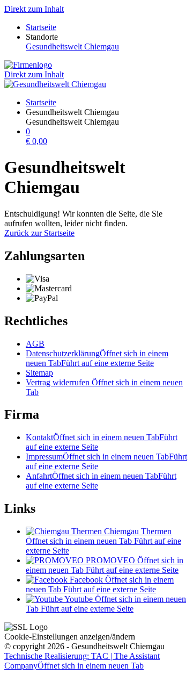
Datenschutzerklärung (97, 358)
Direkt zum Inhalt (34, 8)
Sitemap (39, 372)
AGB (35, 343)
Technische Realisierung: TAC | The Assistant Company (82, 660)
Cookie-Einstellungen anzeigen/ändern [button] (69, 636)
